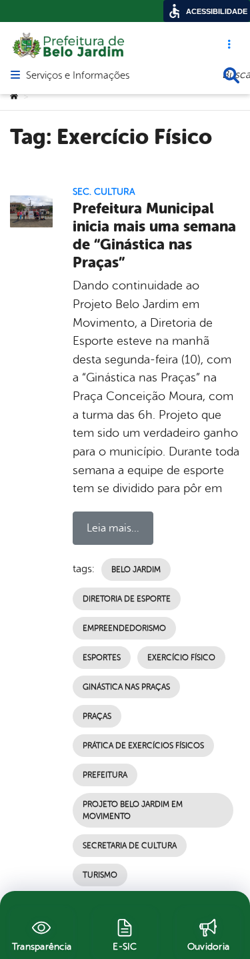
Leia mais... (113, 528)
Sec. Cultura (104, 192)
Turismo (100, 875)
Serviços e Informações (77, 76)
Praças (97, 716)
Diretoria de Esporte (127, 599)
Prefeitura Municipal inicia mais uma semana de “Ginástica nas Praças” (154, 235)
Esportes (102, 657)
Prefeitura (105, 775)
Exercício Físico (181, 657)
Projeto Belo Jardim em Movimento (133, 810)
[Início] (14, 96)
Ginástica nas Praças (126, 687)
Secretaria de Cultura (130, 845)
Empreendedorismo (124, 628)
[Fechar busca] (231, 75)
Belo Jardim (136, 569)
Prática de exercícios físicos (143, 745)
